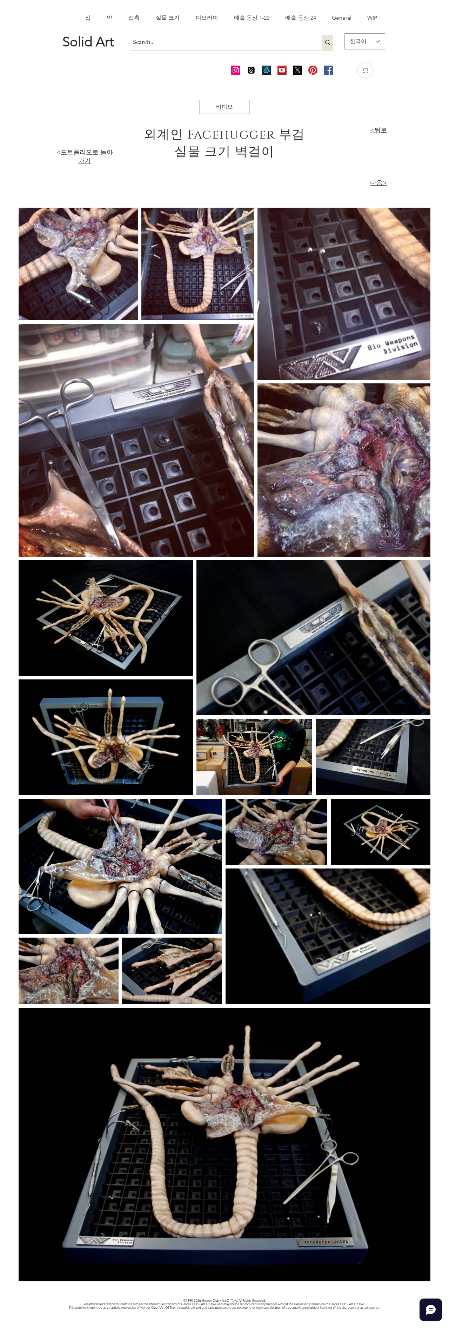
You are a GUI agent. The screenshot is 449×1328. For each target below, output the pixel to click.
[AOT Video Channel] (282, 70)
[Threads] (251, 70)
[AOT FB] (328, 70)
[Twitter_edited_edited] (297, 70)
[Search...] (327, 42)
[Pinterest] (312, 70)
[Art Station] (266, 70)
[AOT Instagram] (235, 70)
